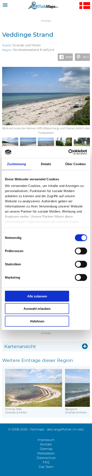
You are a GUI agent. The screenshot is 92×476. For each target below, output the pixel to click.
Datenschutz (46, 458)
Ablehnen (37, 321)
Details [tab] (46, 164)
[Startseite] (43, 5)
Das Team (46, 467)
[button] (65, 57)
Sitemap (46, 449)
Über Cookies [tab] (75, 164)
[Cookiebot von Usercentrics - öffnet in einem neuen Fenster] (68, 152)
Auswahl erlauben (37, 308)
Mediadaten (46, 453)
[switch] (81, 250)
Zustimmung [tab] (16, 164)
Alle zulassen (37, 296)
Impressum (46, 440)
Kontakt (46, 444)
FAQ (46, 462)
